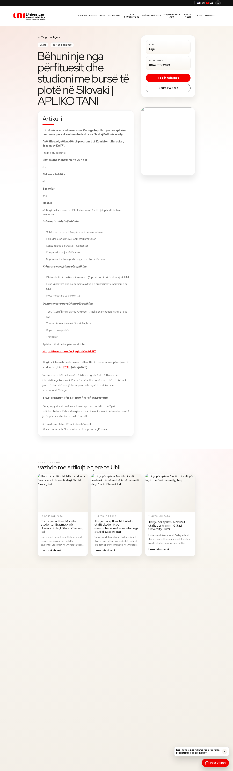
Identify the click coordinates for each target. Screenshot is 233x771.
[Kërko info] (168, 141)
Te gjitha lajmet (168, 78)
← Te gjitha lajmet (50, 37)
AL (212, 3)
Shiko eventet (168, 88)
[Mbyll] (224, 751)
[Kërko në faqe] (218, 3)
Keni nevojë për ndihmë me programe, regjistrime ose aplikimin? (198, 751)
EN (203, 3)
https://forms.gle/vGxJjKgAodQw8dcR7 (69, 351)
